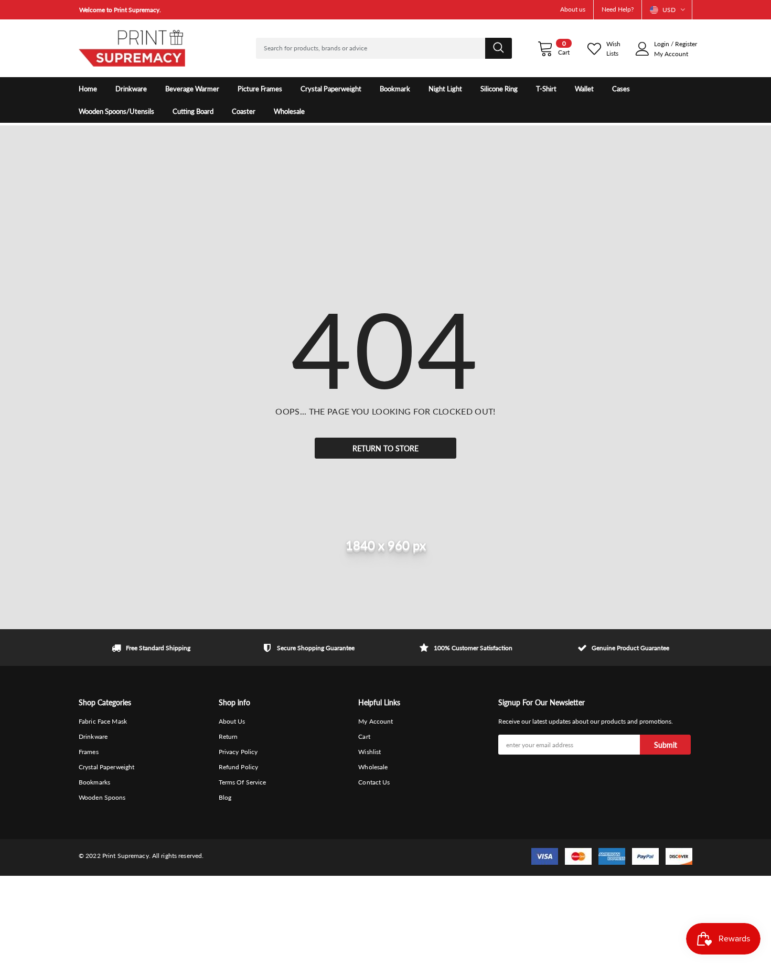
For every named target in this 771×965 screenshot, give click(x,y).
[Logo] (132, 48)
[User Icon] (642, 49)
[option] (176, 9)
